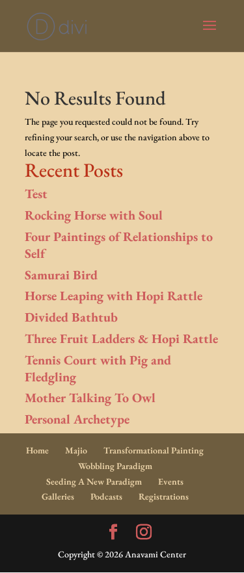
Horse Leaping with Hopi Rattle (113, 295)
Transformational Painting (153, 450)
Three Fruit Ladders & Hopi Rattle (121, 338)
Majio (76, 450)
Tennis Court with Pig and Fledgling (98, 368)
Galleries (58, 496)
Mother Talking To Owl (90, 397)
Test (36, 193)
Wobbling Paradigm (115, 466)
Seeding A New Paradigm (94, 481)
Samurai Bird (61, 274)
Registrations (164, 496)
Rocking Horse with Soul (94, 215)
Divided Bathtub (71, 317)
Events (170, 481)
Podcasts (106, 496)
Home (37, 450)
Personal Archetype (77, 419)
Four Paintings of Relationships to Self (119, 245)
